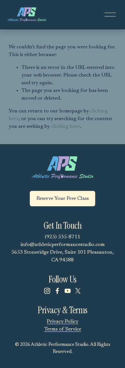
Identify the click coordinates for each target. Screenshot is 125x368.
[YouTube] (67, 291)
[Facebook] (57, 291)
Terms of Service (62, 329)
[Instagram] (47, 291)
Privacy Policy (62, 321)
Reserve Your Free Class (63, 198)
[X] (78, 291)
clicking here (65, 126)
